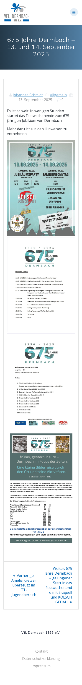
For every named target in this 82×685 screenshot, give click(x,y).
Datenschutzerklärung (41, 658)
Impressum (41, 665)
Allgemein (58, 94)
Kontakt (41, 651)
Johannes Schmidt (28, 94)
